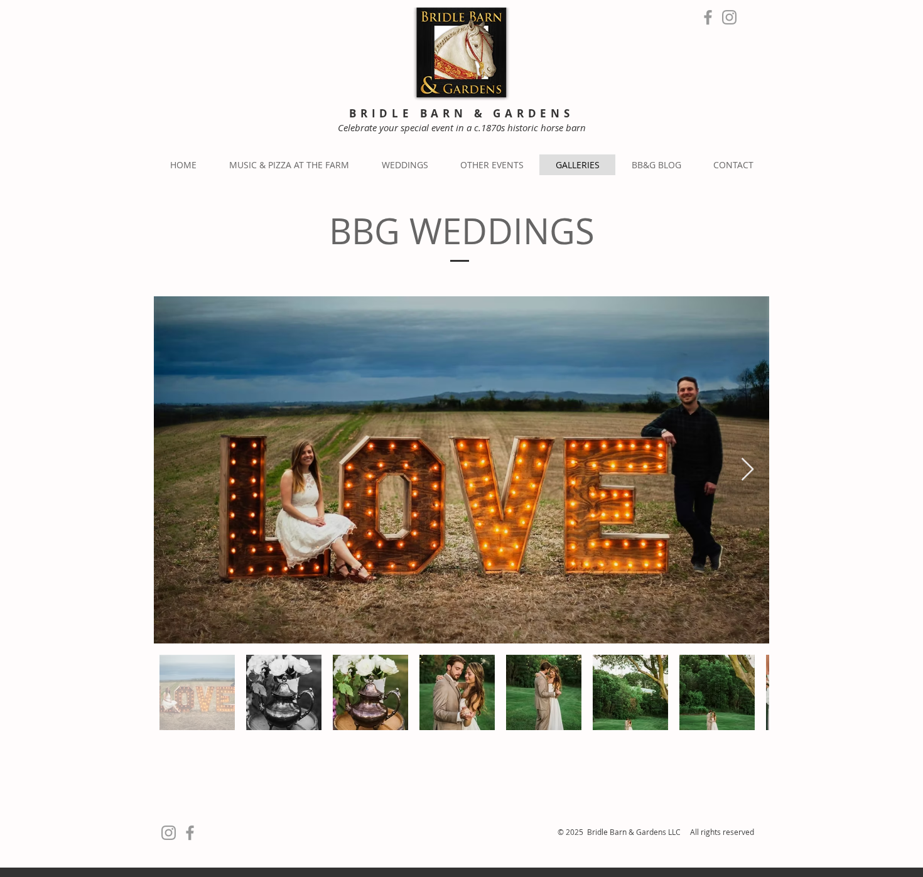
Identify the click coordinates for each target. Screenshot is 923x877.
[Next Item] (747, 470)
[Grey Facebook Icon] (708, 17)
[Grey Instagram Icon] (729, 17)
